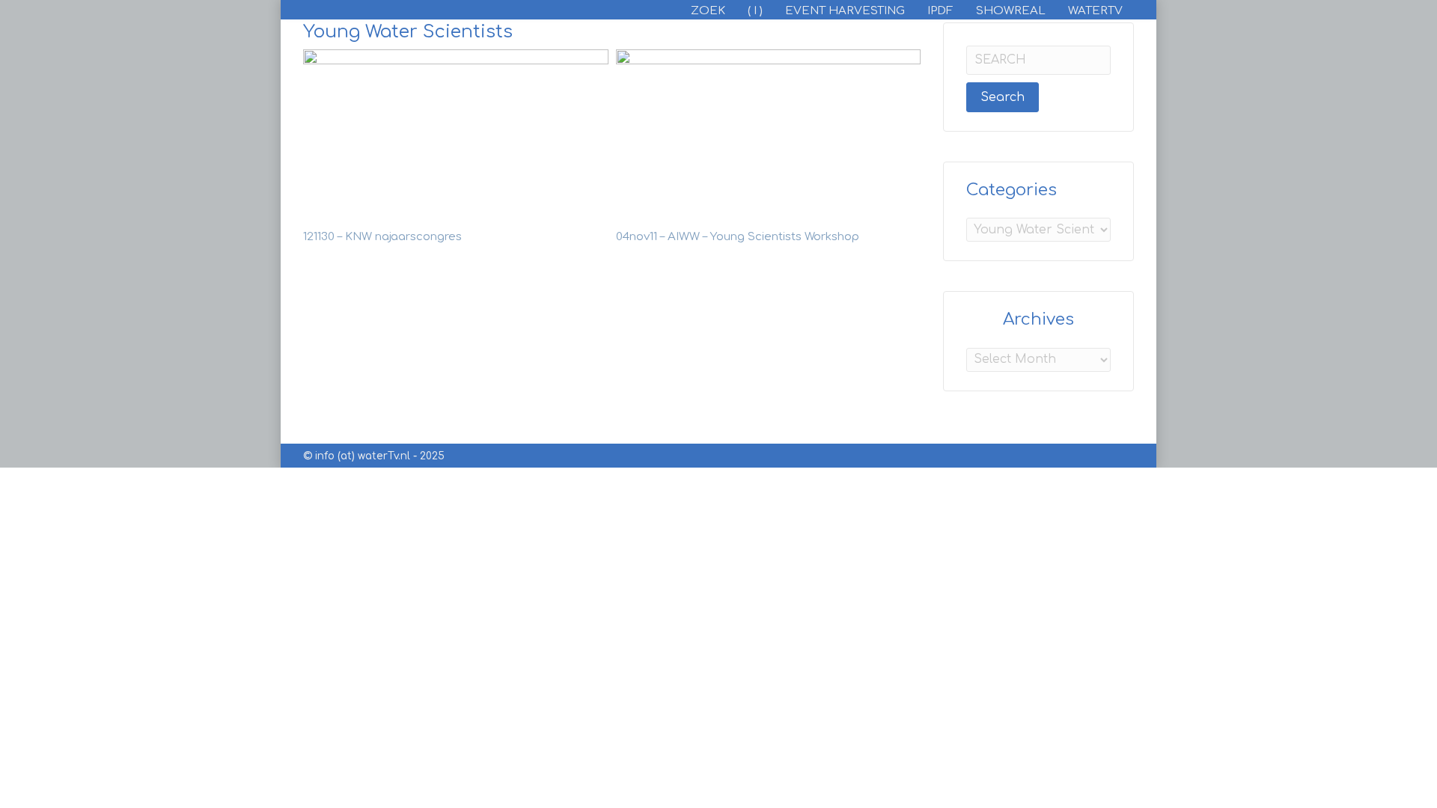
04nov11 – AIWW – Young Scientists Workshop (737, 236)
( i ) (755, 10)
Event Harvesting (845, 10)
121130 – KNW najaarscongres (382, 236)
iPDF (940, 10)
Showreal (1011, 10)
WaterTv (1095, 10)
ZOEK (708, 10)
